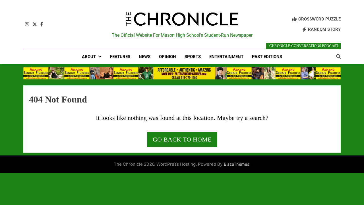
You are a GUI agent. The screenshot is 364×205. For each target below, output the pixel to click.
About (89, 56)
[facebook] (42, 24)
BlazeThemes (236, 164)
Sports (193, 56)
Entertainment (226, 56)
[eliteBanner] (182, 73)
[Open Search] (338, 56)
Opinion (167, 56)
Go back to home (182, 139)
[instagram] (27, 24)
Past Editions (267, 56)
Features (120, 56)
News (144, 56)
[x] (35, 24)
